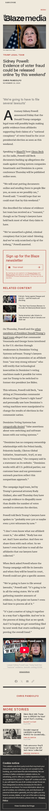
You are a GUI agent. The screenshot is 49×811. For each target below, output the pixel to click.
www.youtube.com (24, 671)
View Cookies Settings (25, 806)
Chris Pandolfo (12, 81)
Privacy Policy (32, 273)
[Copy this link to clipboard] (32, 681)
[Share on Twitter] (21, 681)
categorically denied (14, 426)
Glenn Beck (37, 151)
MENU (43, 10)
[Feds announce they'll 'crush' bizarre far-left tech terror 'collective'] (12, 749)
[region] (24, 783)
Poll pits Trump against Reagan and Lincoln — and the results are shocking (32, 298)
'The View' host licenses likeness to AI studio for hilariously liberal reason (32, 307)
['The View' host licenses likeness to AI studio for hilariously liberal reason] (9, 308)
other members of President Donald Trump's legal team (24, 333)
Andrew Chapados (31, 753)
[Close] (46, 759)
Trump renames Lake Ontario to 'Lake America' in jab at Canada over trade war (32, 318)
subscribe (10, 2)
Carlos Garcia (30, 737)
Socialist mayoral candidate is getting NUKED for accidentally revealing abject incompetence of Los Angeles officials (34, 732)
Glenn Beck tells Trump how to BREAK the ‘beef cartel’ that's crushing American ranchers (34, 716)
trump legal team (13, 55)
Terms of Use (10, 274)
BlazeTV (20, 151)
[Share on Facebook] (16, 681)
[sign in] (2, 2)
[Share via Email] (27, 681)
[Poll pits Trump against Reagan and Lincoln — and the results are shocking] (9, 299)
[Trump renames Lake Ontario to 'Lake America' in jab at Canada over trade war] (9, 318)
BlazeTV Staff (30, 722)
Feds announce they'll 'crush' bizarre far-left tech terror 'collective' (33, 748)
